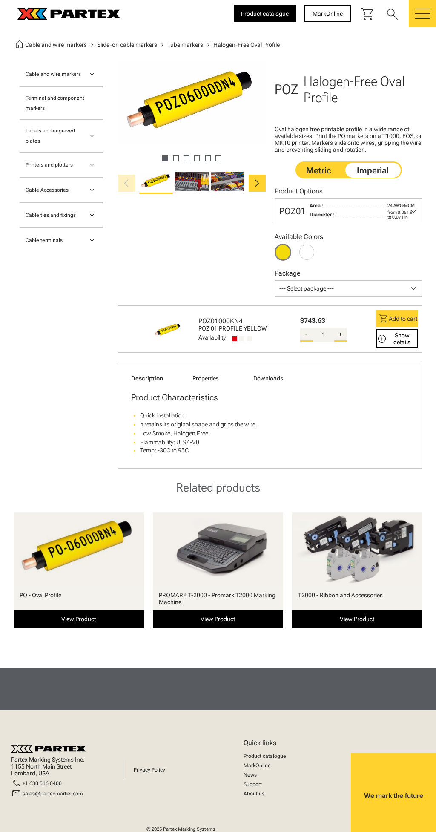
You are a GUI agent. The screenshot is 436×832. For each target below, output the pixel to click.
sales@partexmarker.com (53, 794)
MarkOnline (257, 766)
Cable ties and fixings (51, 215)
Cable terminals (44, 240)
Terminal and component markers (55, 103)
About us (254, 794)
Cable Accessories (47, 190)
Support (253, 784)
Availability (212, 337)
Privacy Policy (149, 770)
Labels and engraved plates (50, 136)
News (250, 775)
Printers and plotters (49, 165)
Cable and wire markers (53, 74)
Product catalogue (265, 756)
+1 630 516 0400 (42, 783)
